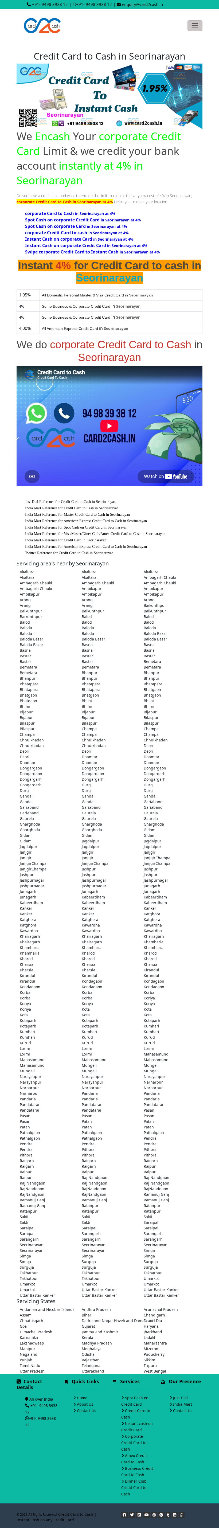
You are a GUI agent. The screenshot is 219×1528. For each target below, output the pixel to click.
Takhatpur (29, 1272)
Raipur (150, 1166)
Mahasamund (156, 1054)
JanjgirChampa (157, 857)
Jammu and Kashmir (100, 1331)
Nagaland (28, 1354)
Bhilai (87, 700)
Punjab (26, 1359)
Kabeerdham (93, 897)
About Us (85, 1404)
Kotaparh (28, 1020)
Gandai (26, 796)
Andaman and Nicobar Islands (47, 1309)
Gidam (149, 829)
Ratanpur (90, 1205)
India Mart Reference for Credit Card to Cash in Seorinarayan (72, 508)
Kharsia (26, 964)
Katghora (152, 913)
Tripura (150, 1365)
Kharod (88, 953)
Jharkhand (153, 1331)
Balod (87, 616)
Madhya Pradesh (97, 1343)
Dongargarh (155, 773)
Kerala (87, 1337)
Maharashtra (155, 1343)
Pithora (88, 1149)
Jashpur (89, 869)
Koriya (149, 998)
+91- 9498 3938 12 (50, 4)
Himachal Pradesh (36, 1331)
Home (82, 1397)
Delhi (148, 1320)
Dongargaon (31, 768)
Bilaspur (151, 717)
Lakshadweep (32, 1343)
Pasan (149, 1110)
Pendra (150, 1138)
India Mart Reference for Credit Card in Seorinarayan (65, 540)
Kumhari (151, 1026)
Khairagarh (30, 936)
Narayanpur (30, 1076)
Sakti (24, 1216)
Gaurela (89, 812)
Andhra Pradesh (96, 1309)
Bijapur (26, 711)
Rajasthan (91, 1359)
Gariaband (153, 801)
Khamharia (153, 941)
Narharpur (153, 1082)
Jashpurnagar (32, 880)
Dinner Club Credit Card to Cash (134, 1487)
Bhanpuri (90, 672)
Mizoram (151, 1348)
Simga (149, 1250)
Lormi (25, 1048)
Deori (148, 745)
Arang (25, 599)
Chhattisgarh (31, 1320)
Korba (25, 992)
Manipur (27, 1348)
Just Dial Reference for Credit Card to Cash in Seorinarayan (70, 502)
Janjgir (26, 852)
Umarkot (151, 1278)
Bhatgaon (152, 689)
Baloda (26, 627)
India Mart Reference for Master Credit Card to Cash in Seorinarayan (77, 515)
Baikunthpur (155, 605)
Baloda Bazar (155, 633)
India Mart (182, 1404)
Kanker (26, 908)
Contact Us (86, 1410)
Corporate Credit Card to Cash (133, 1443)
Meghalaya (91, 1348)
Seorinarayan (32, 1244)
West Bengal (155, 1371)
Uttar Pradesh (32, 1371)
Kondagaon (92, 981)
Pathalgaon (30, 1132)
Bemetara (152, 661)
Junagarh (152, 885)
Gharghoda (30, 824)
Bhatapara (29, 683)
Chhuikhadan (32, 739)
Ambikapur (91, 588)
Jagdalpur (90, 840)
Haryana (151, 1326)
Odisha (88, 1354)
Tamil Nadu (30, 1365)
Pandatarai (29, 1104)
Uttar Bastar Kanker (99, 1289)
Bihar (86, 1315)
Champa (89, 728)
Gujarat (88, 1326)
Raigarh (27, 1160)
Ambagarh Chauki (160, 577)
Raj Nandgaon (94, 1177)
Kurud (87, 1037)
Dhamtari (90, 756)
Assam (26, 1315)
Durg (86, 784)
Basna (87, 644)
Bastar (25, 655)
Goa (23, 1326)
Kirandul (151, 969)
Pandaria (90, 1093)
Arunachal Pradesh (161, 1309)
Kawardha (91, 925)
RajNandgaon (32, 1188)
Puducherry (154, 1354)
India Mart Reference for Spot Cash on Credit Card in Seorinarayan (76, 527)
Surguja (89, 1261)
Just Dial (180, 1397)
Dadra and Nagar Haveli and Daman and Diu (109, 1320)
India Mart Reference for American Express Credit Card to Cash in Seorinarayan (86, 521)
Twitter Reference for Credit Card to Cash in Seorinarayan (69, 553)
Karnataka (29, 1337)
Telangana (91, 1365)
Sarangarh (91, 1233)
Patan (87, 1121)
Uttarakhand (93, 1371)
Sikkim (149, 1359)
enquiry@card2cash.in (142, 4)
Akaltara (27, 571)
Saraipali (151, 1222)
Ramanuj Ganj (156, 1194)
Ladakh (150, 1337)
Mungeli (89, 1065)
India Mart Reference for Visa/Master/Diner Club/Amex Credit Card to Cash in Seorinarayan (95, 534)
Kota (86, 1009)
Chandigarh (154, 1315)
